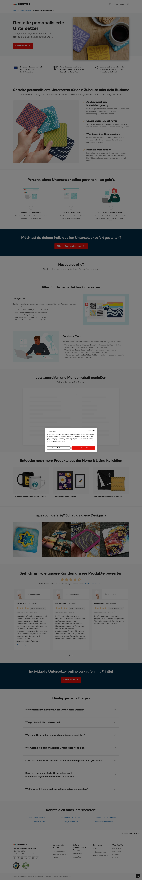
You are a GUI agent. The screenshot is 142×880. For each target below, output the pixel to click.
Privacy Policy (61, 441)
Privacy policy (91, 430)
